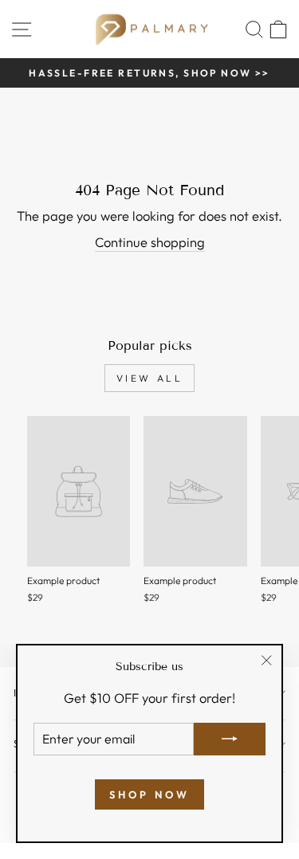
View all (149, 378)
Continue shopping (150, 241)
